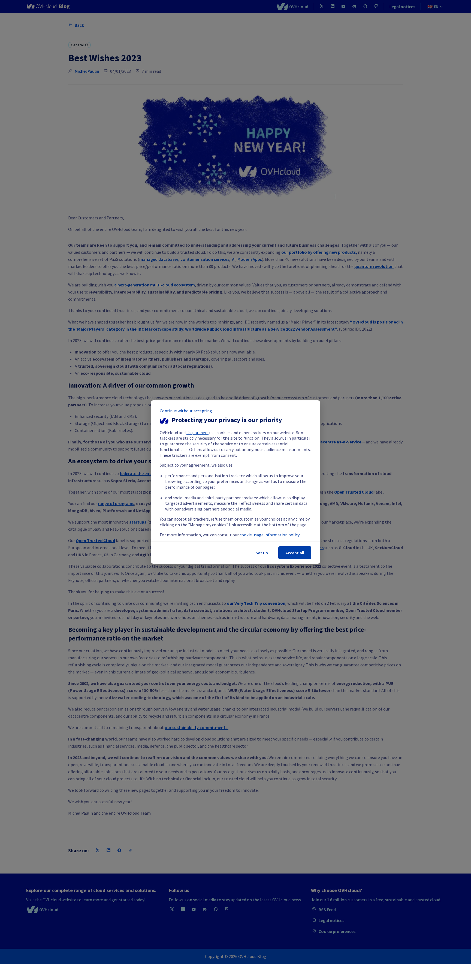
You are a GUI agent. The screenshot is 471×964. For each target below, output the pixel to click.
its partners (197, 432)
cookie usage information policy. (270, 534)
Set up (262, 552)
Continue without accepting (186, 410)
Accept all (294, 552)
